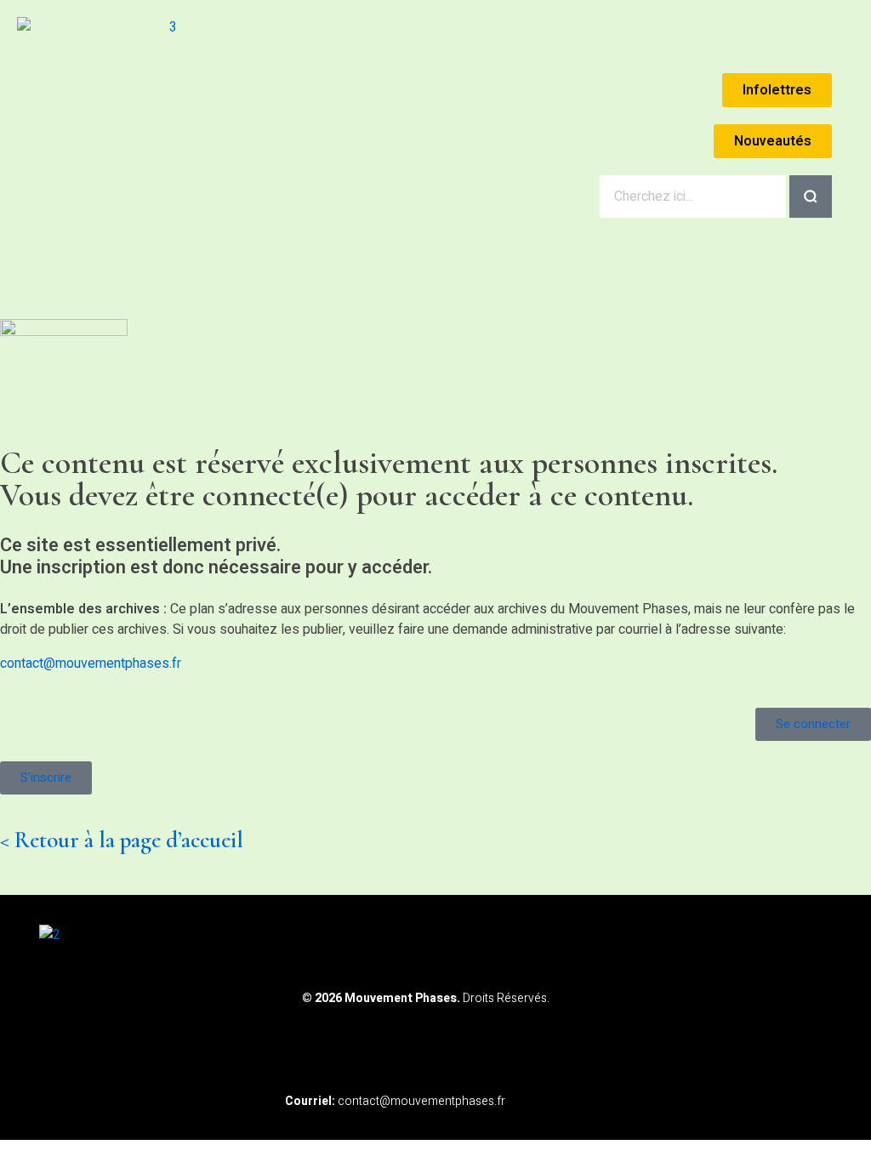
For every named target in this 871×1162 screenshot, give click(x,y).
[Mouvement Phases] (166, 107)
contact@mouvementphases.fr (90, 663)
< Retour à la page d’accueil (121, 840)
